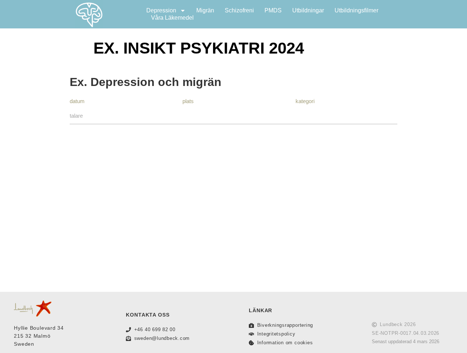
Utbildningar (308, 10)
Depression (161, 10)
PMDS (273, 10)
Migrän (205, 10)
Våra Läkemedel (172, 18)
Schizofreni (239, 10)
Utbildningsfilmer (356, 10)
